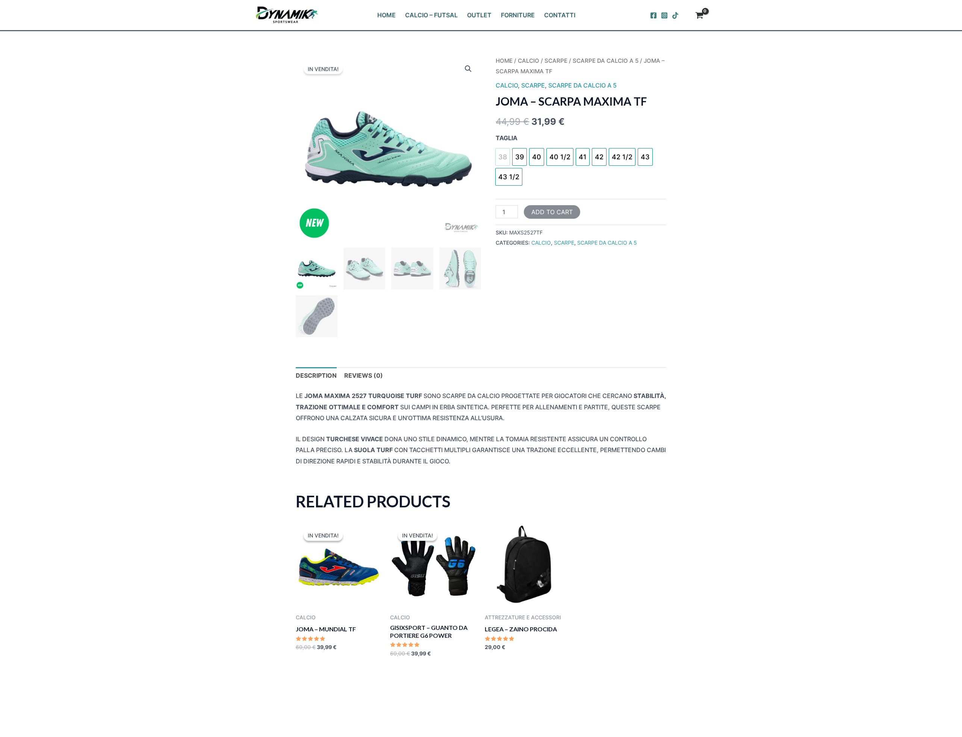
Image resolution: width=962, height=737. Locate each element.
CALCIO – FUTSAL (431, 15)
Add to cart (552, 212)
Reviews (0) (363, 375)
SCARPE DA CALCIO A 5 (605, 61)
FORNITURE (518, 15)
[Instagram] (664, 15)
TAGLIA (506, 138)
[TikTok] (675, 15)
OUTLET (479, 15)
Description (316, 375)
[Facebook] (653, 15)
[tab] (316, 375)
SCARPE (556, 61)
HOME (386, 15)
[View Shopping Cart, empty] (699, 16)
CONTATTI (559, 15)
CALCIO (528, 61)
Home (504, 61)
